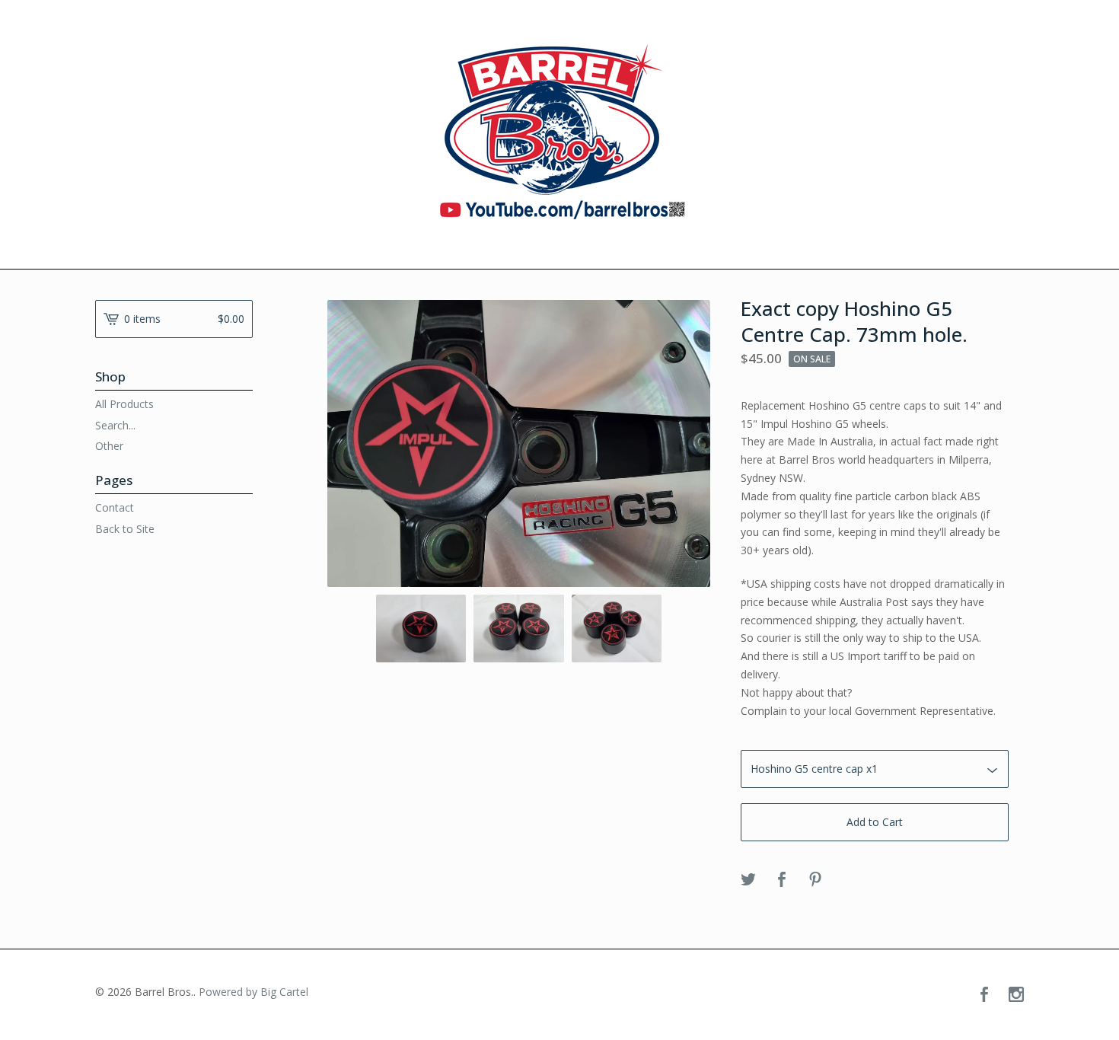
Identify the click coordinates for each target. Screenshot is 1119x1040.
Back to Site (125, 529)
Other (109, 446)
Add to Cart (874, 822)
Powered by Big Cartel (253, 991)
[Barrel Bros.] (560, 133)
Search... (115, 425)
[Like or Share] (781, 880)
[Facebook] (984, 995)
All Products (124, 404)
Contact (114, 507)
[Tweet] (748, 880)
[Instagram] (1016, 995)
